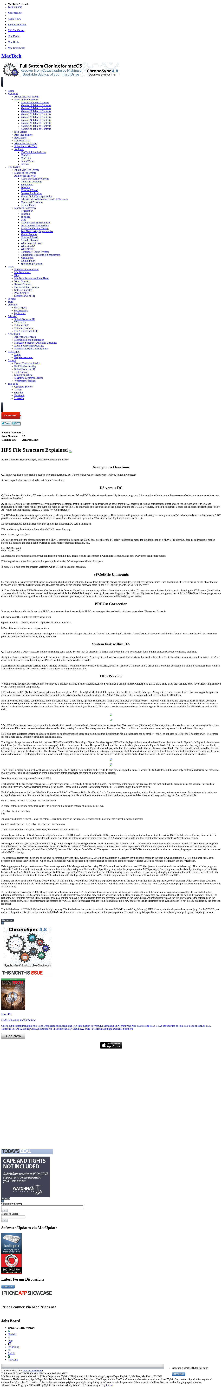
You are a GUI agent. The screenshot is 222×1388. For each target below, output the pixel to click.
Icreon (109, 1385)
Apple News (14, 18)
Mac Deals (13, 42)
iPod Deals (13, 36)
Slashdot (12, 1334)
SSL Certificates (16, 30)
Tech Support (15, 7)
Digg (10, 1340)
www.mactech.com (33, 1370)
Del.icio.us (13, 1347)
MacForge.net (15, 12)
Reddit (11, 1353)
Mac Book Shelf (16, 48)
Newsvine (13, 1359)
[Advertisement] (14, 1097)
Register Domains (17, 24)
